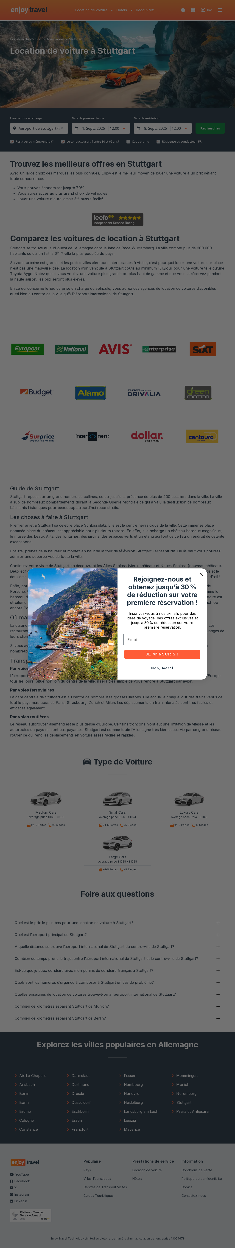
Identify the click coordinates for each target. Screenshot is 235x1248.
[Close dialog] (201, 574)
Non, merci (162, 668)
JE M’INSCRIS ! (162, 654)
